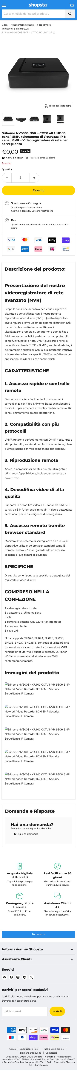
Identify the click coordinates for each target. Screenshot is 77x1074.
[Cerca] (70, 13)
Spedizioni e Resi (29, 1049)
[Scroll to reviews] (38, 148)
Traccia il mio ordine (53, 1049)
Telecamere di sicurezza (15, 28)
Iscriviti (57, 1011)
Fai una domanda (27, 834)
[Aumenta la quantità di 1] (34, 177)
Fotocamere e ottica (22, 25)
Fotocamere (44, 25)
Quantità (7, 169)
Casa (4, 25)
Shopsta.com (41, 1065)
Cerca (12, 1049)
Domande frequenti (30, 1053)
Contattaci (51, 1053)
